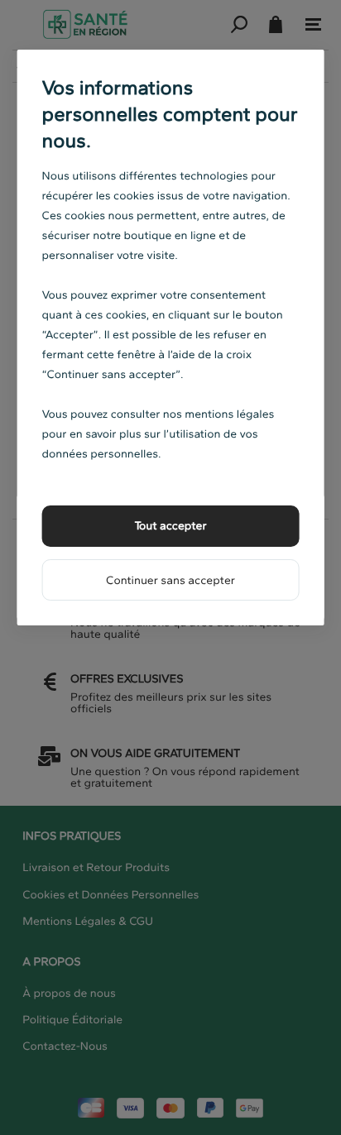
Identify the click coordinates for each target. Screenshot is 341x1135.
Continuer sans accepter (170, 580)
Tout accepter (170, 526)
